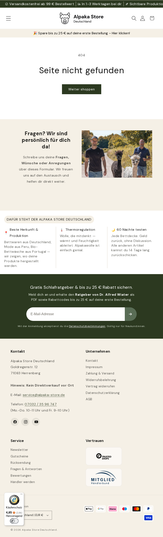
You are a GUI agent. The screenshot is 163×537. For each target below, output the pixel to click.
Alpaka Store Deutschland (39, 529)
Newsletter (19, 450)
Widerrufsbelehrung (101, 380)
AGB (89, 399)
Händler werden (23, 482)
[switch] (14, 520)
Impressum (94, 367)
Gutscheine (19, 456)
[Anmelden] (131, 314)
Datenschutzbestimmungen (87, 326)
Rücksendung (21, 463)
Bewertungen (21, 476)
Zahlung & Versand (100, 373)
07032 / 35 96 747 (41, 404)
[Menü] (21, 495)
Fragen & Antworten (26, 469)
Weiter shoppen (81, 89)
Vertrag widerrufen (100, 386)
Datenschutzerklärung (103, 393)
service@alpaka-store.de (44, 395)
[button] (8, 18)
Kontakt (92, 361)
